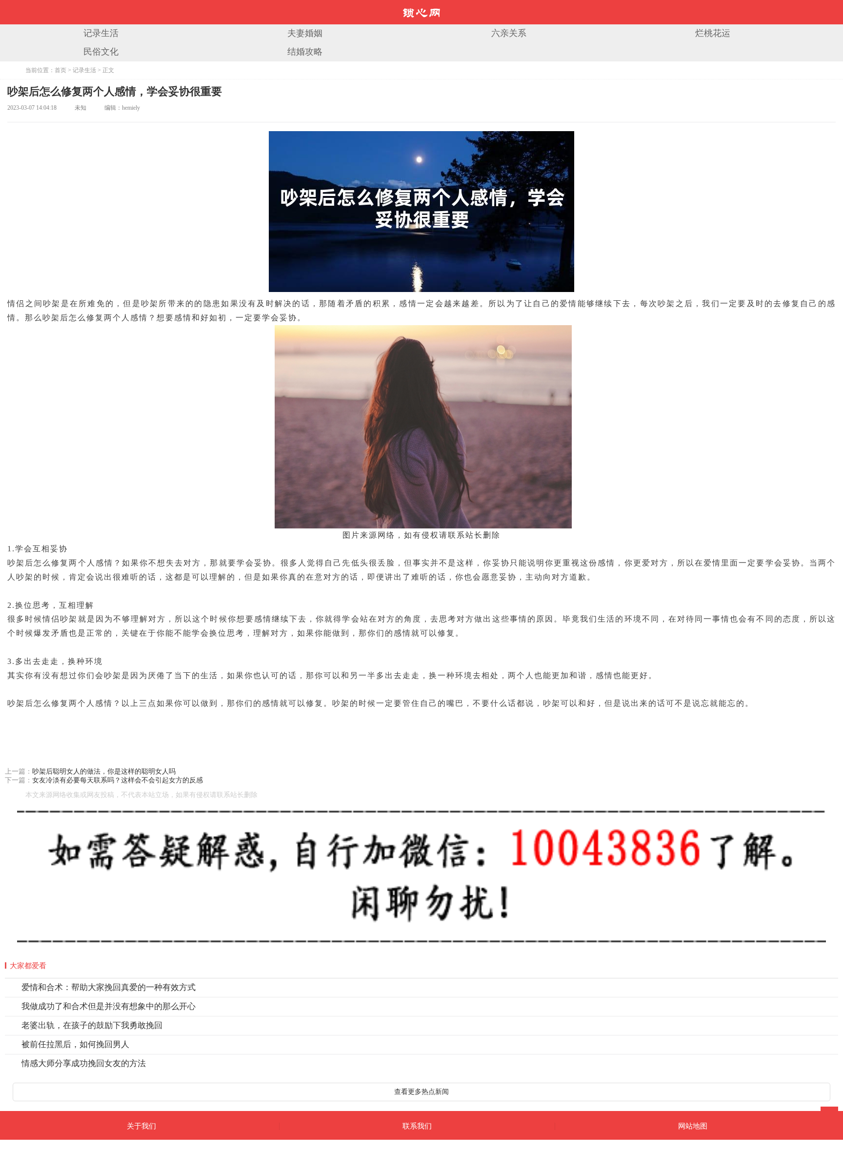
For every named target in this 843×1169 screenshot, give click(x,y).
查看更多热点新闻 (421, 1091)
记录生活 (101, 33)
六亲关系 (508, 33)
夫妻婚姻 (304, 33)
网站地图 (692, 1126)
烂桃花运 (712, 33)
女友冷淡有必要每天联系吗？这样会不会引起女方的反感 (117, 780)
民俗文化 (101, 52)
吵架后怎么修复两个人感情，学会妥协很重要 (114, 91)
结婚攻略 (304, 52)
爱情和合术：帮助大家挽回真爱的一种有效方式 (108, 987)
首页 (60, 70)
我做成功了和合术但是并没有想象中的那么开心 (108, 1006)
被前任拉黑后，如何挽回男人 (75, 1044)
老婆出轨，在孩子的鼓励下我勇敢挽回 (91, 1025)
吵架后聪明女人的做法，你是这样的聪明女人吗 (104, 771)
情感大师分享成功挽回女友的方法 (83, 1063)
